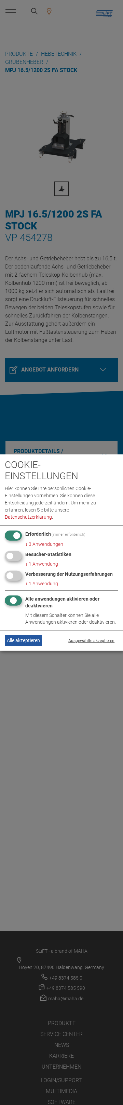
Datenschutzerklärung (28, 517)
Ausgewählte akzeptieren (91, 640)
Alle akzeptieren (23, 640)
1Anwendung (41, 564)
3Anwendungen (44, 544)
